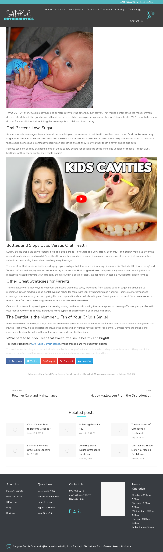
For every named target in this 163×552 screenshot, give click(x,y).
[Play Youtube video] (81, 199)
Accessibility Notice (122, 546)
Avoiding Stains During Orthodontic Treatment (89, 450)
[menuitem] (48, 9)
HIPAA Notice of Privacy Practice (96, 546)
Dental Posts (51, 374)
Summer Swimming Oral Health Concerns (38, 448)
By (99, 374)
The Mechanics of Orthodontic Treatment (141, 429)
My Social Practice (71, 546)
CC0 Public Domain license (45, 343)
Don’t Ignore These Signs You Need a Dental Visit (142, 450)
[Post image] (15, 429)
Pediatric (77, 374)
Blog (41, 374)
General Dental (65, 374)
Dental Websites (52, 546)
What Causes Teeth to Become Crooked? (39, 427)
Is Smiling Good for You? (89, 427)
